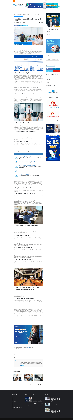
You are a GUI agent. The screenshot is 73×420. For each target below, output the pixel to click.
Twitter (25, 25)
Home (15, 14)
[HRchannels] (18, 5)
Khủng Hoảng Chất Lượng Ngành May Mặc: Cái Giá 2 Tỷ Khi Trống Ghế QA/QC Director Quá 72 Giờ (55, 399)
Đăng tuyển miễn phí (49, 62)
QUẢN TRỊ (47, 37)
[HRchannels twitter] (23, 365)
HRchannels (17, 22)
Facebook (16, 25)
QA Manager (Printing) (24, 174)
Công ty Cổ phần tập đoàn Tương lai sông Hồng (53, 107)
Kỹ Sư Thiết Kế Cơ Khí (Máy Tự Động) (53, 97)
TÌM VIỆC (47, 78)
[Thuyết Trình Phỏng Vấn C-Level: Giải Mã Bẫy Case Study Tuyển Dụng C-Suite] (47, 404)
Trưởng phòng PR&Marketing (53, 108)
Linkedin (21, 25)
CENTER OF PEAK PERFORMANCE (21, 14)
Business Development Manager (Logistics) (28, 161)
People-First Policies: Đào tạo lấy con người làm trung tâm (32, 14)
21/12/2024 (24, 22)
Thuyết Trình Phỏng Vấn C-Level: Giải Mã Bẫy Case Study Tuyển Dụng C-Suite (55, 405)
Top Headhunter (54, 62)
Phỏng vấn (41, 400)
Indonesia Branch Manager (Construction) (27, 165)
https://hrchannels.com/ (21, 350)
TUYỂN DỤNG (48, 34)
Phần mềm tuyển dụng (49, 59)
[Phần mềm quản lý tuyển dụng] (43, 5)
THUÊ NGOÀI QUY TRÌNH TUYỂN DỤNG (28, 399)
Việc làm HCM (35, 399)
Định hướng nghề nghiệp (36, 397)
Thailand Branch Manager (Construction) (27, 170)
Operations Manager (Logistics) (25, 156)
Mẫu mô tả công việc (55, 59)
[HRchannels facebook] (20, 365)
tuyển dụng (28, 347)
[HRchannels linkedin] (21, 365)
